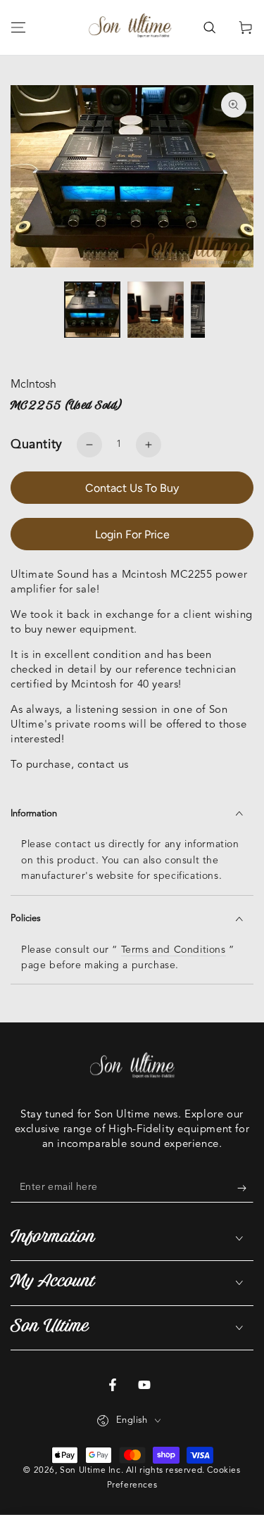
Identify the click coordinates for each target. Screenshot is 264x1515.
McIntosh (33, 385)
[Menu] (18, 27)
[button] (209, 27)
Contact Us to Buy (132, 488)
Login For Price (132, 534)
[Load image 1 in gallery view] (92, 309)
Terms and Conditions (173, 950)
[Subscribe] (245, 1188)
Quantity (37, 444)
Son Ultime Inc (90, 1470)
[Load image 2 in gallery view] (155, 309)
